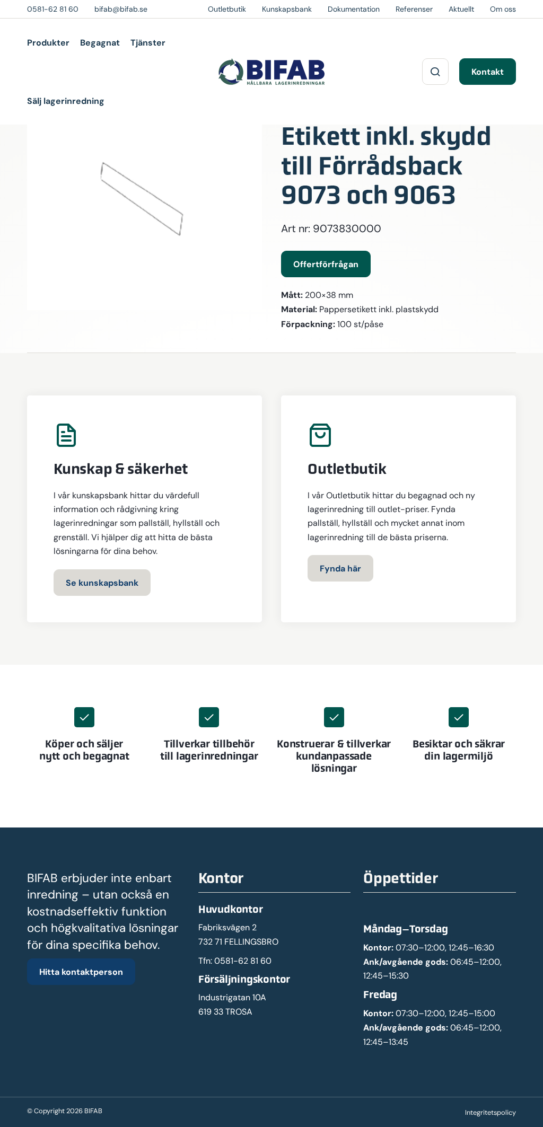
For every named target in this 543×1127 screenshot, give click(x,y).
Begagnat (100, 42)
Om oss (503, 9)
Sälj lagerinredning (65, 100)
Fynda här (340, 568)
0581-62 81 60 (243, 961)
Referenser (414, 9)
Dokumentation (354, 9)
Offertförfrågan (325, 264)
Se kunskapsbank (102, 582)
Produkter (48, 42)
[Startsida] (271, 71)
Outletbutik (227, 9)
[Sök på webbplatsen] (435, 71)
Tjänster (147, 42)
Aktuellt (461, 9)
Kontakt (487, 71)
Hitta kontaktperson (81, 971)
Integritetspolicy (490, 1112)
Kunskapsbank (287, 9)
